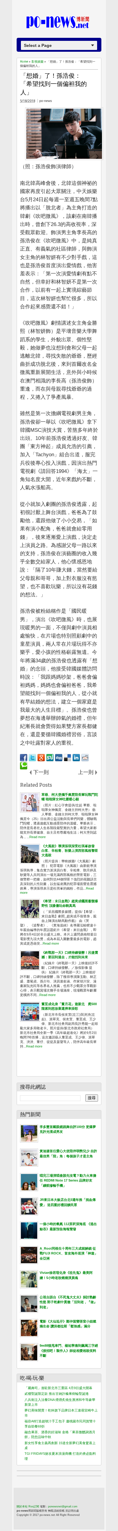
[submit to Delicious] (67, 757)
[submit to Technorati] (23, 765)
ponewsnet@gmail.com (62, 1506)
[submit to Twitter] (32, 757)
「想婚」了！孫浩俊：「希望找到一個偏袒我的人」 (53, 84)
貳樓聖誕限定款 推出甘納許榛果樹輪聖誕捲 (57, 1393)
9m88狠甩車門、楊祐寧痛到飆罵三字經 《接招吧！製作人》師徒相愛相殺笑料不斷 (69, 1350)
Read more (37, 837)
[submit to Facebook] (23, 757)
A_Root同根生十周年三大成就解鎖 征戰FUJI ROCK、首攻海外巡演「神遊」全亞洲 (69, 1253)
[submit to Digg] (58, 757)
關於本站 (22, 1506)
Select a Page (38, 45)
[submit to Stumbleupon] (50, 757)
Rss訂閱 (33, 1506)
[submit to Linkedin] (76, 757)
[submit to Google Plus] (41, 757)
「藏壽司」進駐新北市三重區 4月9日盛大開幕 (58, 1388)
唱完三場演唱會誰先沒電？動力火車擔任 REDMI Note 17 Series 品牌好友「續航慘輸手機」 (68, 1180)
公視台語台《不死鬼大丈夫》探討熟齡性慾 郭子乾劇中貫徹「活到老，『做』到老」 (68, 1302)
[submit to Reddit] (85, 757)
